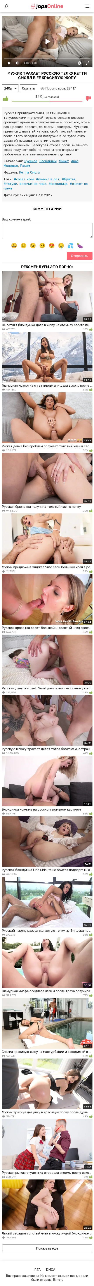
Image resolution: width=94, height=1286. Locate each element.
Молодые (10, 166)
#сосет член (24, 179)
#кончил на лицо (32, 184)
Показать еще (47, 1248)
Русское (30, 161)
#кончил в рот (47, 179)
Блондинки (48, 161)
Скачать (28, 88)
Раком (25, 166)
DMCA (50, 1270)
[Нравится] (6, 98)
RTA (37, 1270)
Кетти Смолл (29, 172)
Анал (74, 161)
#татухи (10, 184)
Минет (64, 161)
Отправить (79, 256)
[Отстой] (88, 98)
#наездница (58, 184)
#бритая (68, 179)
